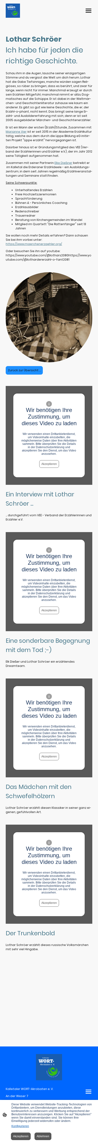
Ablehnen (43, 1136)
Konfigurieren (20, 1126)
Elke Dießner (63, 163)
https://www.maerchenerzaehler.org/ (34, 244)
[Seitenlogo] (13, 11)
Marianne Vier (16, 132)
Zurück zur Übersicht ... (24, 370)
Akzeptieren (49, 464)
